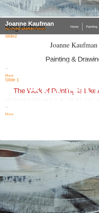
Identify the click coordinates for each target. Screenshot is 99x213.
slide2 (11, 36)
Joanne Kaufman (29, 23)
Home (74, 27)
